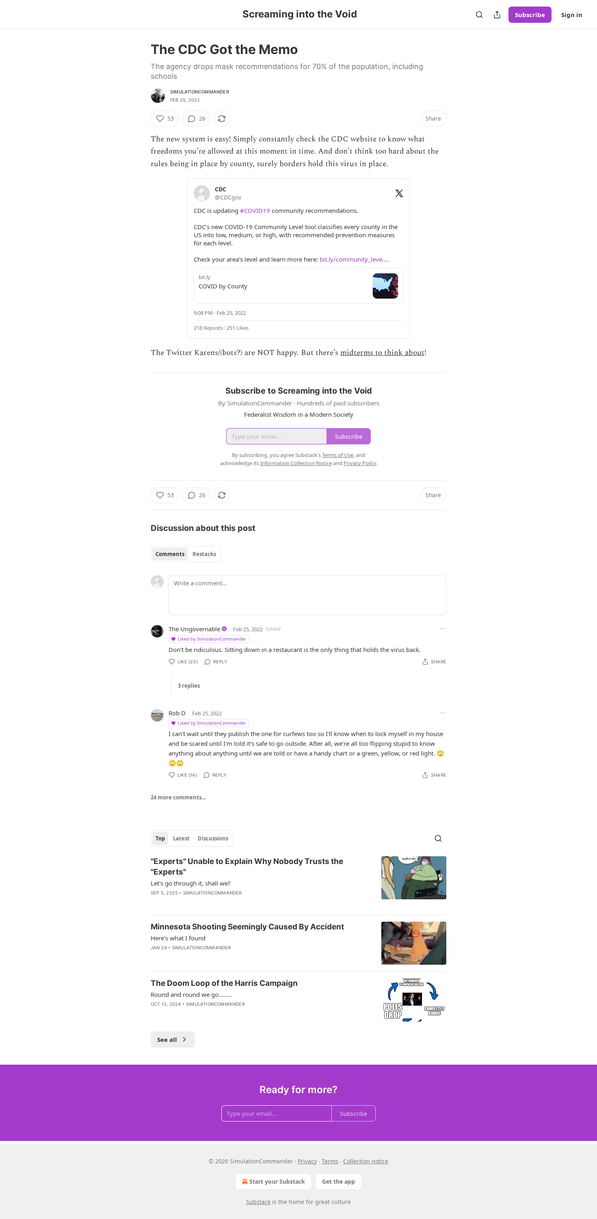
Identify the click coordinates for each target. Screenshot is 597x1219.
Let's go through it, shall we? (191, 883)
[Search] (479, 14)
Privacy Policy (360, 463)
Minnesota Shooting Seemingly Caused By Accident (247, 926)
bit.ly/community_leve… (353, 259)
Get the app (338, 1181)
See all (167, 1039)
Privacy (307, 1161)
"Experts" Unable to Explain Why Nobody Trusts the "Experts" (247, 867)
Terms (330, 1161)
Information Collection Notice (296, 463)
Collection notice (365, 1161)
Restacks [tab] (204, 554)
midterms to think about (382, 353)
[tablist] (186, 554)
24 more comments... (178, 797)
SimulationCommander (199, 92)
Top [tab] (160, 838)
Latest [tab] (181, 838)
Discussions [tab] (213, 838)
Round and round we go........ (191, 994)
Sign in (571, 15)
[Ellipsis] (442, 628)
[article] (298, 882)
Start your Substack (277, 1181)
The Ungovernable (194, 629)
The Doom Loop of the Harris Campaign (224, 983)
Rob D (177, 713)
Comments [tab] (170, 554)
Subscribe (530, 15)
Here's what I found (178, 938)
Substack (258, 1202)
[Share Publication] (497, 14)
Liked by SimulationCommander (212, 639)
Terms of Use (337, 455)
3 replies (189, 685)
